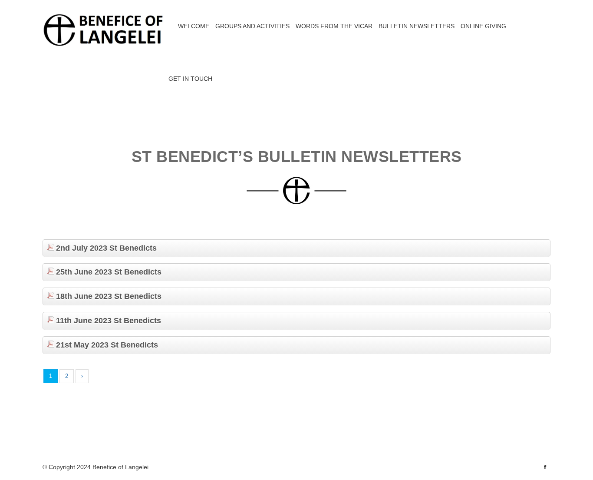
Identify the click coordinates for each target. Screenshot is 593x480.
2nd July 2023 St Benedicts (106, 248)
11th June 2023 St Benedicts (108, 320)
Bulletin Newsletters (417, 26)
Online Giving (483, 26)
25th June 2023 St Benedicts (108, 272)
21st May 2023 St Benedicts (107, 345)
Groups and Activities (252, 26)
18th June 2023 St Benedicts (108, 296)
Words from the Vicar (334, 26)
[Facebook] (545, 467)
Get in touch (190, 78)
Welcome (193, 26)
